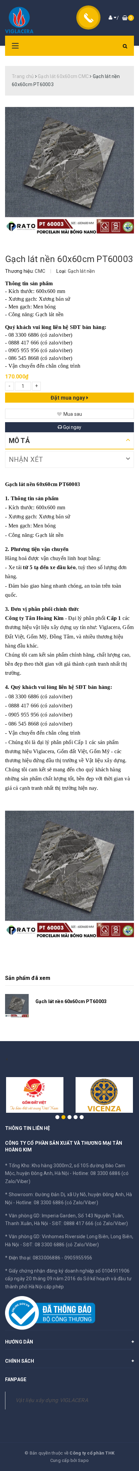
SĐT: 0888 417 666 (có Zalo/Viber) (90, 1223)
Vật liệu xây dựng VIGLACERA (52, 1400)
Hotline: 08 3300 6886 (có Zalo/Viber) (57, 1202)
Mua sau (72, 414)
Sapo (83, 1460)
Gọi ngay (71, 427)
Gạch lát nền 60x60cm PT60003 (71, 1001)
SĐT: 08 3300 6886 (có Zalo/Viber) (61, 1244)
